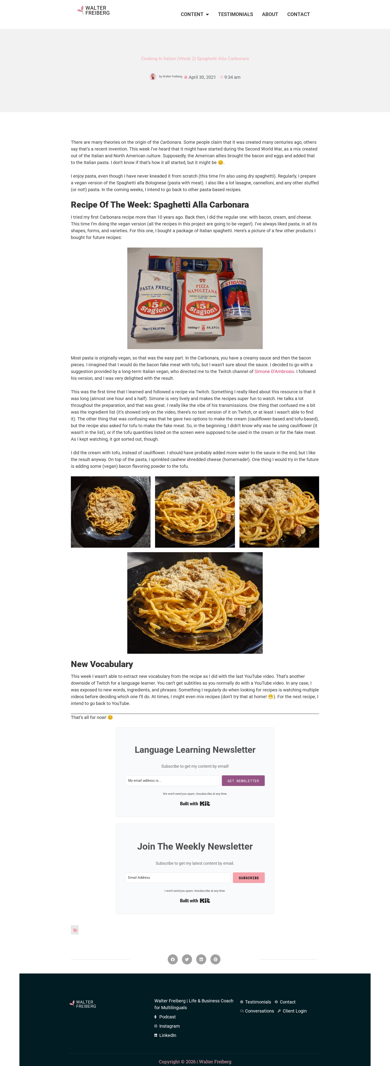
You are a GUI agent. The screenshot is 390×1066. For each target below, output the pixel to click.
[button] (173, 959)
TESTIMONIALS (235, 14)
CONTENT (192, 14)
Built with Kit (195, 804)
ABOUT (270, 14)
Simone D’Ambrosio (274, 371)
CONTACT (298, 14)
